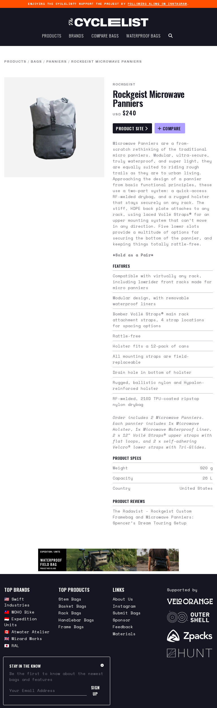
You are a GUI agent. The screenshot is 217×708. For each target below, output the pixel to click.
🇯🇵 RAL (11, 645)
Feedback (123, 627)
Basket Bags (72, 606)
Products (51, 35)
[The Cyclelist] (108, 22)
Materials (124, 634)
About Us (123, 599)
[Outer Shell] (190, 617)
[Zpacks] (190, 636)
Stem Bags (69, 599)
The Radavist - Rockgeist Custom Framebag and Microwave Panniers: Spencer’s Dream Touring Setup (153, 517)
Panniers (56, 61)
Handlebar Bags (76, 620)
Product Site (130, 128)
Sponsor (122, 620)
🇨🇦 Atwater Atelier (27, 632)
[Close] (102, 665)
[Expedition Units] (108, 560)
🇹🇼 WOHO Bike (19, 612)
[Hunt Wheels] (190, 653)
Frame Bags (71, 627)
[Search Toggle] (170, 35)
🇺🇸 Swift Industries (17, 602)
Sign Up (95, 690)
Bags (36, 61)
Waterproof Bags (143, 35)
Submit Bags (127, 613)
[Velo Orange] (190, 601)
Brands (76, 35)
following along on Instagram (157, 4)
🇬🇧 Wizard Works (23, 638)
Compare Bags (105, 35)
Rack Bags (69, 613)
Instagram (124, 606)
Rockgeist (124, 84)
